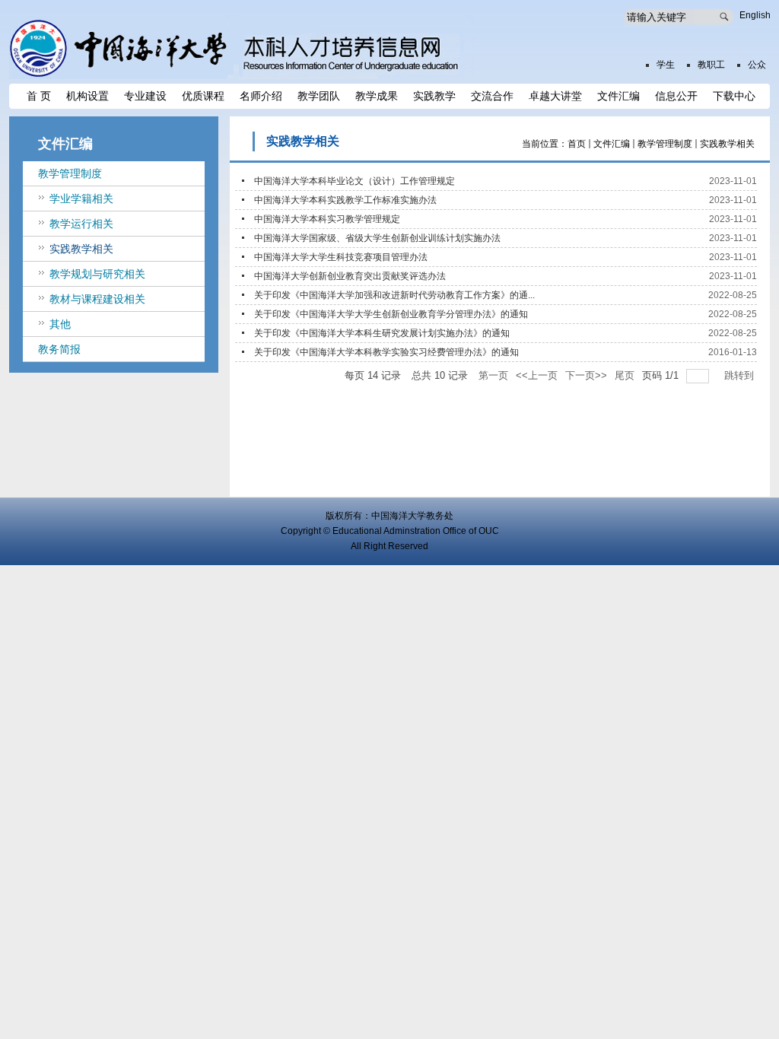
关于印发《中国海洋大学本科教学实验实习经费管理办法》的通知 (386, 352)
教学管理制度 (665, 143)
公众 (757, 64)
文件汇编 (611, 143)
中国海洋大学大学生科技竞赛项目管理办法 (341, 257)
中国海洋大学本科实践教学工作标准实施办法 (345, 200)
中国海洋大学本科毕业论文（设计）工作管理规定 (354, 181)
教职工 (711, 64)
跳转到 (740, 375)
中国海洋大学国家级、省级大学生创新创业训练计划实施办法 (377, 238)
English (755, 15)
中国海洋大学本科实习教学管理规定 (327, 219)
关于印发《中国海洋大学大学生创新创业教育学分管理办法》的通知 (391, 314)
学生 (666, 64)
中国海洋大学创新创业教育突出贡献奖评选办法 (350, 276)
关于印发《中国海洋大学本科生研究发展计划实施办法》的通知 (382, 333)
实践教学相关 (727, 143)
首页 (577, 143)
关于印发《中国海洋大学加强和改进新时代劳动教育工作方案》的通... (394, 295)
